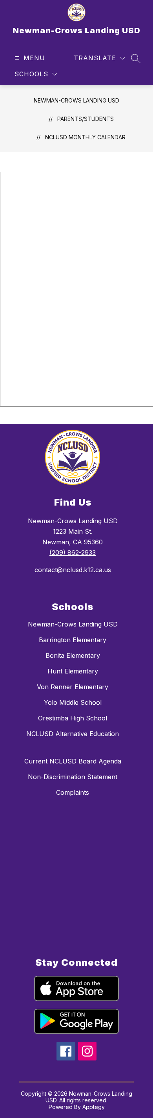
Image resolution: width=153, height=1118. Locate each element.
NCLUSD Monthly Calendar (85, 137)
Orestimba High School (72, 718)
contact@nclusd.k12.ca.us (73, 570)
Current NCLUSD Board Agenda (72, 761)
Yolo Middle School (73, 702)
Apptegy (93, 1107)
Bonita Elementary (73, 655)
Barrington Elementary (72, 640)
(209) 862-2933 (72, 552)
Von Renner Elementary (72, 687)
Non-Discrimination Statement (72, 777)
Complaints (72, 792)
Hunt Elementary (72, 671)
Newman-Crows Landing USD (76, 100)
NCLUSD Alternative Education (72, 734)
